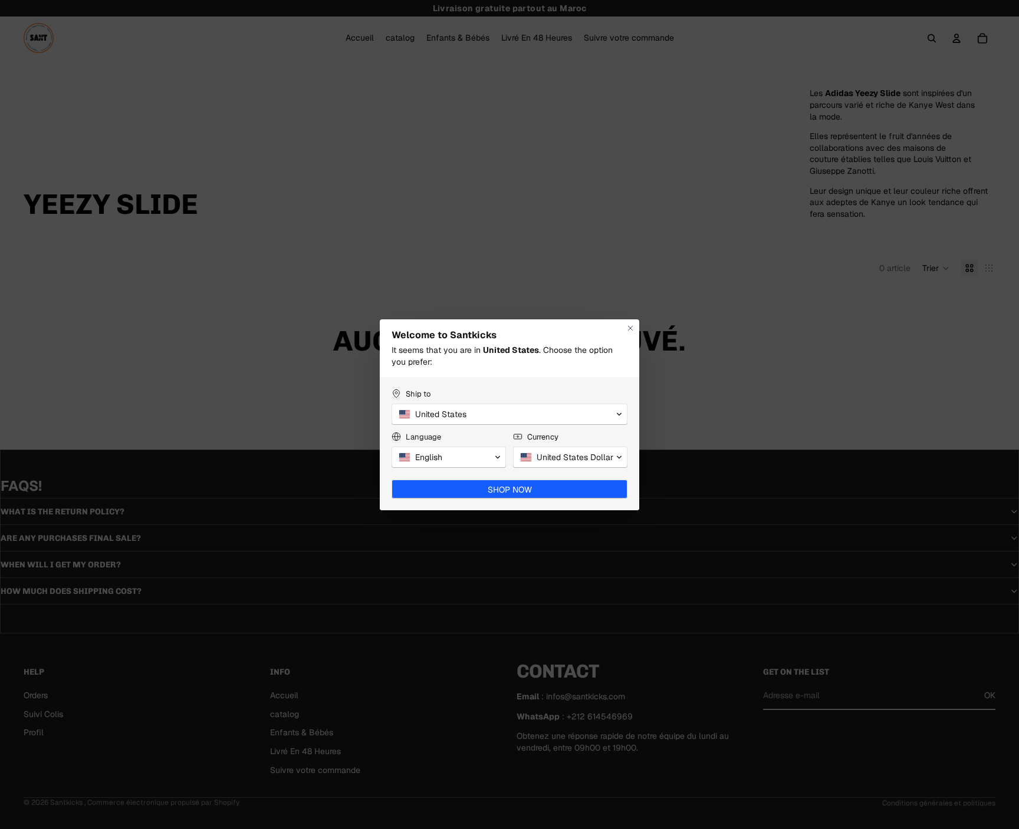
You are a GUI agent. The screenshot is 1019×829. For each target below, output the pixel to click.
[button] (509, 414)
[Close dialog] (630, 328)
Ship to (418, 394)
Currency (542, 437)
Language (423, 437)
